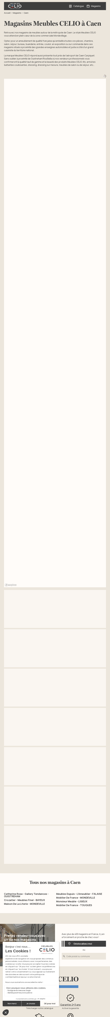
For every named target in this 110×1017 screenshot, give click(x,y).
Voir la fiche (20, 620)
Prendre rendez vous (53, 620)
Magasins (17, 13)
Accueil (7, 13)
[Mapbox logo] (11, 584)
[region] (55, 333)
